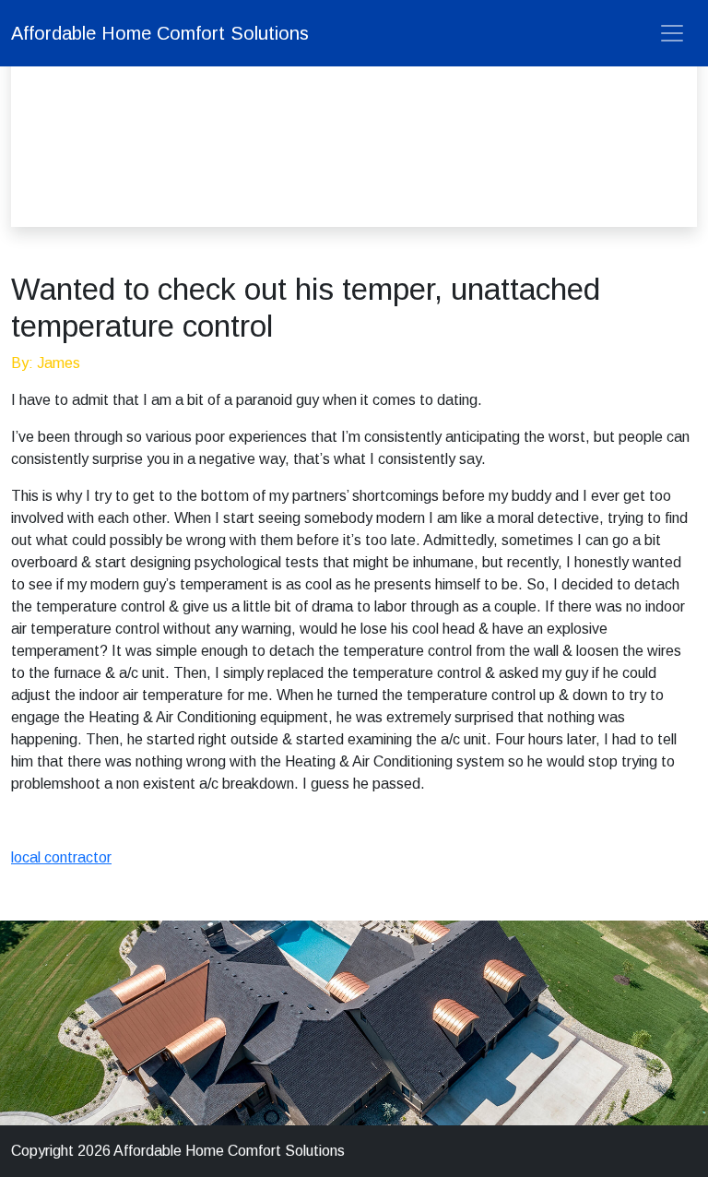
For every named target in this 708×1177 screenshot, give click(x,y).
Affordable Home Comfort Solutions (160, 33)
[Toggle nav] (672, 33)
